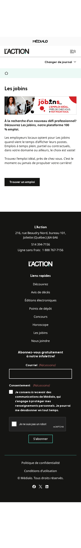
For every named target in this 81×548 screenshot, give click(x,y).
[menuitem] (60, 62)
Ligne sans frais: (40, 250)
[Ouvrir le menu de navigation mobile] (73, 51)
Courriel (40, 365)
